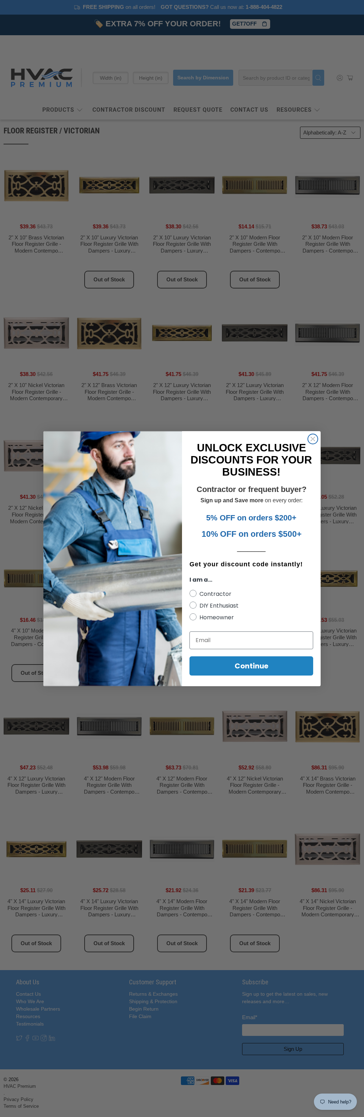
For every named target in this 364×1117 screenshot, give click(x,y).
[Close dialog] (313, 439)
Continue (251, 666)
